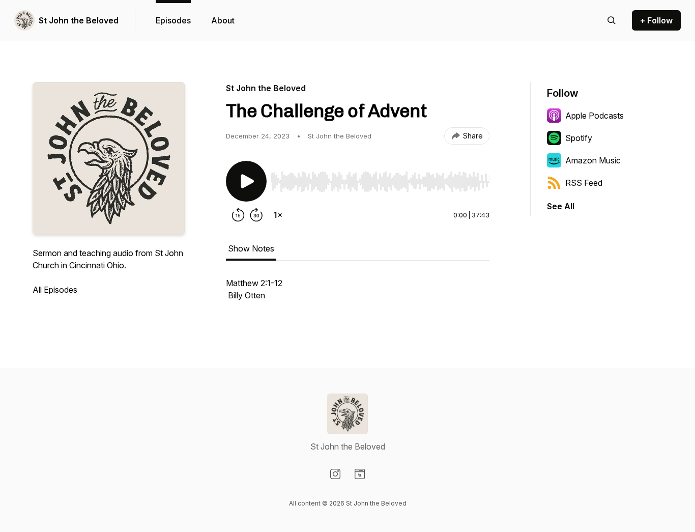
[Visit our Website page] (360, 474)
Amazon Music (593, 160)
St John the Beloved (79, 20)
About (223, 20)
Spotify (578, 138)
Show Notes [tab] (251, 248)
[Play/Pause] (246, 181)
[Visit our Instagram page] (335, 474)
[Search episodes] (611, 20)
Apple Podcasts (594, 115)
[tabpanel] (357, 294)
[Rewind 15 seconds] (238, 215)
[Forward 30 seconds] (256, 215)
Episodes (173, 20)
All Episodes (55, 290)
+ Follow (656, 20)
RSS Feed (583, 183)
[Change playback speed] (278, 215)
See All (560, 206)
